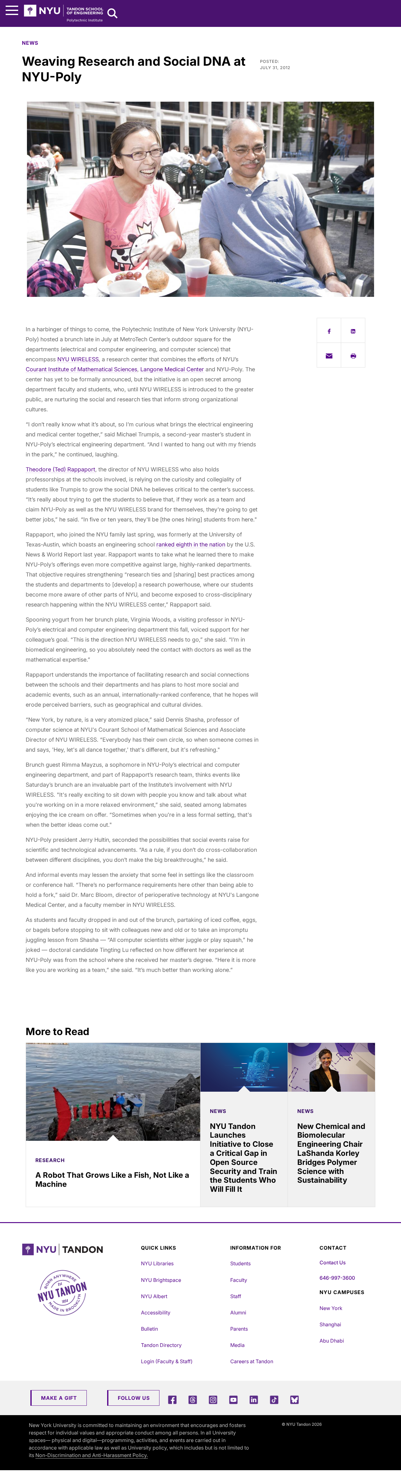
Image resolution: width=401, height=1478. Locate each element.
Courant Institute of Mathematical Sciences (81, 369)
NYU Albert (154, 1296)
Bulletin (149, 1329)
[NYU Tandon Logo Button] (80, 1249)
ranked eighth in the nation (190, 544)
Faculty (238, 1280)
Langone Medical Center (172, 369)
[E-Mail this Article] (329, 355)
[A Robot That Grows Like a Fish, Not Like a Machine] (113, 1091)
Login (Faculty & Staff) (167, 1361)
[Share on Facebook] (329, 330)
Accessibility (155, 1312)
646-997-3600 (337, 1278)
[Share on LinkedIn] (353, 330)
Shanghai (330, 1324)
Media (237, 1345)
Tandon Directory (161, 1345)
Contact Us (333, 1262)
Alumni (238, 1312)
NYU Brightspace (161, 1280)
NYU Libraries (157, 1263)
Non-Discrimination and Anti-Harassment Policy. (91, 1455)
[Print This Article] (353, 355)
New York (331, 1308)
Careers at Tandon (251, 1361)
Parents (239, 1329)
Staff (235, 1296)
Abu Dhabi (332, 1341)
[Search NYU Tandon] (112, 14)
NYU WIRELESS (78, 359)
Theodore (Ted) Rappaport (60, 469)
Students (240, 1263)
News (30, 43)
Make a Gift (59, 1398)
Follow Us (134, 1398)
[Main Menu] (12, 10)
